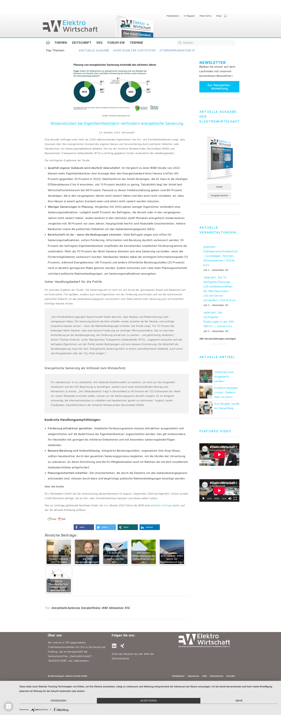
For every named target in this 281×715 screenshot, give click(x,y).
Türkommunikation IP (177, 50)
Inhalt (219, 187)
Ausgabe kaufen (219, 195)
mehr (238, 700)
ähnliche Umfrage (161, 505)
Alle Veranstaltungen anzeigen (217, 338)
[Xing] (122, 645)
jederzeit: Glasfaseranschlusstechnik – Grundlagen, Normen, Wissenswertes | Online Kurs (220, 256)
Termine (136, 42)
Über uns (55, 635)
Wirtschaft (128, 132)
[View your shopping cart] (225, 16)
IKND (105, 607)
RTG (127, 607)
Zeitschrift (81, 42)
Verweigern (58, 700)
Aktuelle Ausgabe (94, 50)
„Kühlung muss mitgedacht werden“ (224, 376)
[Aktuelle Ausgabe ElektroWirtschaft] (219, 157)
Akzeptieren (148, 700)
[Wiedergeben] (203, 498)
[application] (219, 490)
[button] (84, 527)
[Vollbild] (235, 498)
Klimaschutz (116, 607)
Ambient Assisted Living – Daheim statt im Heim (225, 392)
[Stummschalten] (230, 498)
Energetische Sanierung (66, 607)
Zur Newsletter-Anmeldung (219, 86)
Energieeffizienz (90, 607)
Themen (60, 42)
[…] (91, 660)
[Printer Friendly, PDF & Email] (57, 519)
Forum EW (116, 42)
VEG (99, 42)
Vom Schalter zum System (134, 50)
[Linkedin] (114, 645)
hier (106, 505)
